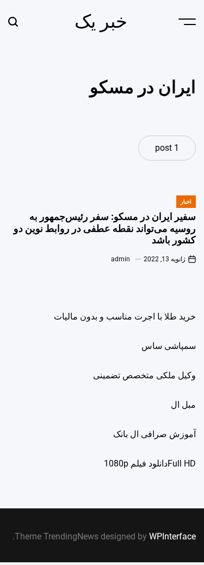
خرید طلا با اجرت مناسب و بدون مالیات (125, 316)
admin (120, 259)
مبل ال (183, 405)
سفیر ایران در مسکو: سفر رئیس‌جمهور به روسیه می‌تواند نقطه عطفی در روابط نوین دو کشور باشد (105, 228)
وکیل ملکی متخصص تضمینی (144, 375)
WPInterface (172, 536)
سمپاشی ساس (168, 346)
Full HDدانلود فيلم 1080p (150, 463)
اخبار (186, 202)
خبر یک (101, 21)
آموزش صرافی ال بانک (154, 434)
